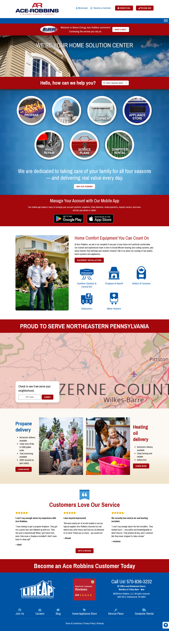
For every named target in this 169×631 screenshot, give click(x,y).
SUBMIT (47, 397)
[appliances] (137, 110)
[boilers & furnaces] (141, 273)
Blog (58, 614)
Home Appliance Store (84, 614)
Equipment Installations (89, 260)
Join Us (19, 614)
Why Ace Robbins (84, 186)
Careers (39, 614)
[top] (166, 625)
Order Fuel (125, 8)
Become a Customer (102, 8)
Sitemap (100, 623)
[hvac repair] (49, 145)
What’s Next (121, 29)
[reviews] (84, 589)
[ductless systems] (87, 273)
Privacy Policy (89, 623)
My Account (83, 8)
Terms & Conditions (73, 623)
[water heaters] (114, 298)
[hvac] (102, 110)
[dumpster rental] (120, 145)
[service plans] (84, 145)
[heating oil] (67, 110)
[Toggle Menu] (166, 20)
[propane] (31, 110)
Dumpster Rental (144, 614)
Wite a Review (84, 550)
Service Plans (115, 614)
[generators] (87, 298)
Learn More (23, 469)
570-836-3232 (145, 8)
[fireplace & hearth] (114, 273)
